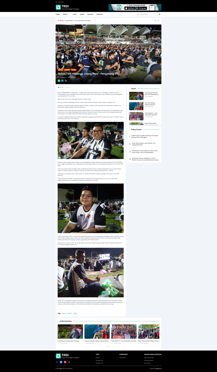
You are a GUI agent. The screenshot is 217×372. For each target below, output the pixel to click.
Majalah (90, 14)
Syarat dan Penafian (149, 357)
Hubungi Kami (122, 357)
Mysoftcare (158, 368)
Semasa (67, 70)
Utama (58, 14)
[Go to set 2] (108, 346)
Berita (65, 14)
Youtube (98, 357)
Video (74, 14)
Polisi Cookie (147, 363)
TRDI (61, 368)
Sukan (73, 70)
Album (82, 14)
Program (100, 14)
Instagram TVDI (99, 363)
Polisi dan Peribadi (148, 360)
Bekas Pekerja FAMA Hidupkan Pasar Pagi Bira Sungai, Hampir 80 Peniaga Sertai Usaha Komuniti (91, 20)
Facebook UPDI (99, 360)
